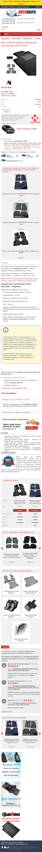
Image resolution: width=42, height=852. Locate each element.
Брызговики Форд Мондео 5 (31, 616)
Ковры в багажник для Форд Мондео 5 (30, 592)
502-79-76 (8, 19)
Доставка (5, 7)
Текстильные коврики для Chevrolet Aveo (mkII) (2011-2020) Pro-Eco (22, 703)
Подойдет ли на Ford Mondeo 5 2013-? (16, 399)
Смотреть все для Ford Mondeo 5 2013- (14, 388)
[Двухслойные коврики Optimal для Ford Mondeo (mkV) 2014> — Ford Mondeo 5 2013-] (21, 63)
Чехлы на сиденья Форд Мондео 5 (11, 616)
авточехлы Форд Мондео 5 (19, 319)
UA (37, 7)
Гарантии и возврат (15, 7)
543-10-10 (8, 23)
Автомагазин (5, 38)
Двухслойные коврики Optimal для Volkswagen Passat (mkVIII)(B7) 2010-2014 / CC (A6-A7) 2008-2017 (23, 687)
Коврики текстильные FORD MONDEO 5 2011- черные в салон (21, 194)
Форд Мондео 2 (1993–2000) (27, 143)
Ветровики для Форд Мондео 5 (21, 639)
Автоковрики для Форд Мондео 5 (11, 592)
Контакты (26, 7)
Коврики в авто (28, 38)
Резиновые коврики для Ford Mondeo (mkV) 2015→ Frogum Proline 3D (11, 555)
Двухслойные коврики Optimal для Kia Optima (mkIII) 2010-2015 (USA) (23, 669)
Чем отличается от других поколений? (16, 412)
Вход (38, 29)
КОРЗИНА (5, 27)
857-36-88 (8, 21)
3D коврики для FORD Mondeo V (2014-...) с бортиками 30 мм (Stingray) (30, 555)
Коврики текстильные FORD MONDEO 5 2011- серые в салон (21, 223)
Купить (20, 510)
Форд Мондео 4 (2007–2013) (30, 145)
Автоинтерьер (16, 38)
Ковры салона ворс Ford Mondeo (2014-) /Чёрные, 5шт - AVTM (21, 252)
